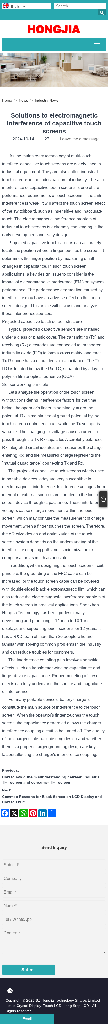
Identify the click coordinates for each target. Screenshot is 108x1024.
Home (7, 100)
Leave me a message (80, 139)
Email (27, 1019)
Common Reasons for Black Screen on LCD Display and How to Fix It (52, 799)
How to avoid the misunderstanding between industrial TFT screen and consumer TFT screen (51, 779)
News (23, 100)
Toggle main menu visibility (97, 45)
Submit (28, 970)
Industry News (46, 100)
